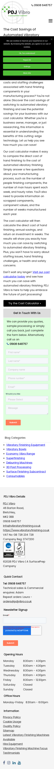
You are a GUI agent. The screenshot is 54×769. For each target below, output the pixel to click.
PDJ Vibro (9, 503)
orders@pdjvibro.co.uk (17, 601)
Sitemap (8, 730)
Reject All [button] (27, 59)
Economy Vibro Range (20, 454)
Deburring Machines (19, 462)
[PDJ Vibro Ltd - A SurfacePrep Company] (16, 22)
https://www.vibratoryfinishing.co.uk (26, 530)
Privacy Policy (12, 717)
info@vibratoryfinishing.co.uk (21, 526)
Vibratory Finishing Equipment (25, 445)
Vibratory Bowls (16, 449)
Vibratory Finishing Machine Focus (25, 748)
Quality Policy (12, 726)
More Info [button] (27, 73)
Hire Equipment (13, 744)
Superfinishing (15, 458)
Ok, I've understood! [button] (27, 53)
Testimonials (11, 753)
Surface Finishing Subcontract (26, 471)
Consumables (15, 476)
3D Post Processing (18, 467)
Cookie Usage (12, 721)
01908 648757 (43, 5)
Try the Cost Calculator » (24, 303)
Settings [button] (27, 66)
